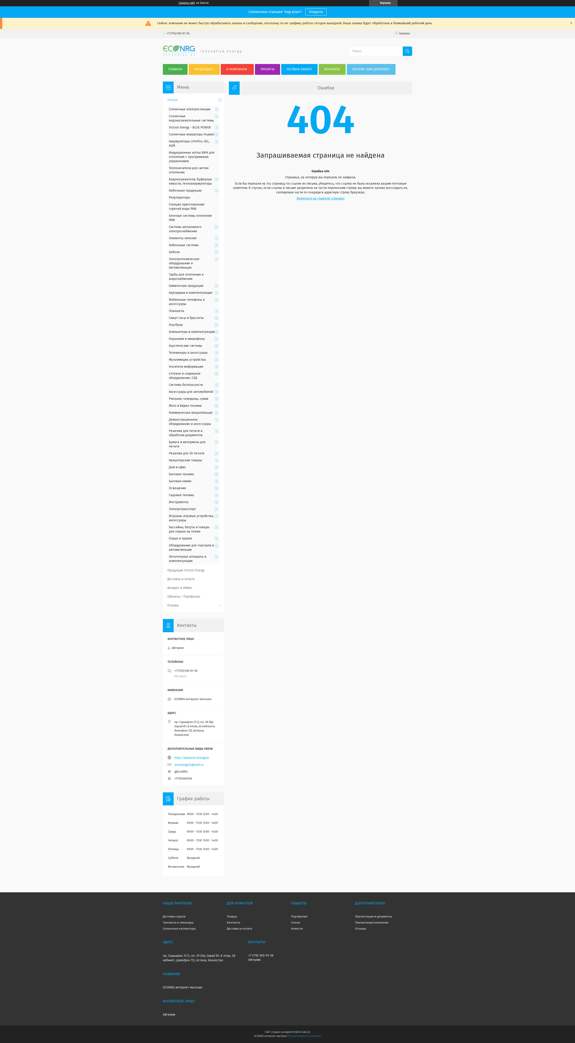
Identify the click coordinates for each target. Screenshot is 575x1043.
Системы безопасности (186, 385)
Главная (175, 69)
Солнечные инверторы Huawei (191, 134)
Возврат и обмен (179, 588)
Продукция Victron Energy (186, 570)
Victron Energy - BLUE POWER (190, 127)
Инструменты (178, 502)
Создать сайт (187, 3)
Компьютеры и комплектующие (192, 332)
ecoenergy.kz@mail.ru (189, 764)
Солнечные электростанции (189, 109)
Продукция (203, 69)
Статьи (295, 922)
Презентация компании (371, 922)
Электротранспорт (182, 509)
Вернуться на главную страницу (321, 198)
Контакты (332, 69)
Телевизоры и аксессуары (188, 352)
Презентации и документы (373, 916)
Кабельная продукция (185, 190)
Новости (297, 928)
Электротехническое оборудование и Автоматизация (184, 263)
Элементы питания (183, 238)
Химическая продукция (186, 285)
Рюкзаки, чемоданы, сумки (188, 398)
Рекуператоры (179, 197)
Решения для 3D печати (186, 453)
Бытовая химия (180, 481)
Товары (172, 100)
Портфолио (299, 916)
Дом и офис (177, 467)
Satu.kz (306, 1032)
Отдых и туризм (180, 538)
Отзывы (173, 605)
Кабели (174, 252)
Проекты (267, 69)
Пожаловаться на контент (305, 1036)
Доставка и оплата (181, 579)
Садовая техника (181, 495)
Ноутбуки (176, 325)
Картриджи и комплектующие (190, 292)
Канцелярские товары (185, 460)
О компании (236, 69)
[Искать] (407, 51)
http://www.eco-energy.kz (191, 757)
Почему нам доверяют (371, 69)
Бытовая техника (181, 474)
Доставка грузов (174, 916)
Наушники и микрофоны (187, 338)
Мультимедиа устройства (187, 359)
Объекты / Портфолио (183, 596)
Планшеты (176, 311)
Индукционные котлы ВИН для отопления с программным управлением (192, 157)
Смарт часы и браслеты (186, 318)
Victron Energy (299, 69)
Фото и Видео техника (185, 405)
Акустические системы (185, 345)
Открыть (316, 12)
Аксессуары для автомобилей (191, 391)
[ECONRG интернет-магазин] (179, 55)
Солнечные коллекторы (179, 928)
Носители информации (186, 366)
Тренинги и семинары (178, 922)
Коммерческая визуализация (190, 412)
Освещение (177, 488)
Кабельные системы (184, 245)
